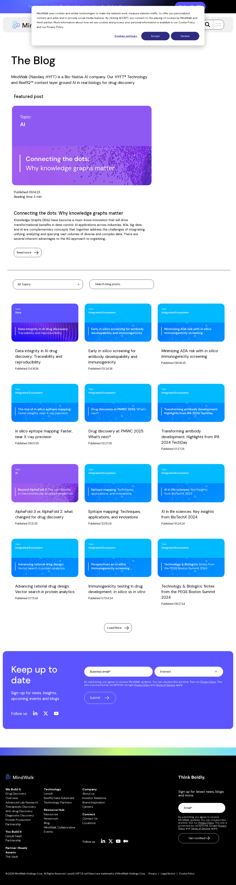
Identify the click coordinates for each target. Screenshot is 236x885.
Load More (114, 628)
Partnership (13, 824)
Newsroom (51, 818)
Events (48, 832)
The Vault (12, 857)
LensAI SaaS (14, 836)
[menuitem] (154, 874)
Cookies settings (125, 36)
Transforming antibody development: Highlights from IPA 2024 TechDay (190, 437)
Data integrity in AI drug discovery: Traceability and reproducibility (38, 356)
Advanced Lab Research (22, 802)
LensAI (48, 794)
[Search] (207, 25)
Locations (89, 823)
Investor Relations (94, 798)
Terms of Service (165, 685)
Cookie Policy (186, 22)
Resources (51, 814)
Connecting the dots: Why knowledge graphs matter (68, 213)
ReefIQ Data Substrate (59, 798)
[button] (217, 24)
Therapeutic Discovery (21, 807)
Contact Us (90, 818)
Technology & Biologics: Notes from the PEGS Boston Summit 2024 (188, 592)
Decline (185, 36)
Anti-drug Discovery (19, 811)
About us (88, 794)
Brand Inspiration (93, 802)
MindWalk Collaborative (59, 827)
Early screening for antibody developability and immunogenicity (112, 356)
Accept (155, 36)
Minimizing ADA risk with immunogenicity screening (189, 353)
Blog (47, 823)
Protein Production (18, 820)
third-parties (44, 22)
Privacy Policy (55, 27)
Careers (87, 807)
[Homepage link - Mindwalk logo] (20, 778)
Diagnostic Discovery (20, 815)
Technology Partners (58, 802)
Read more (24, 252)
